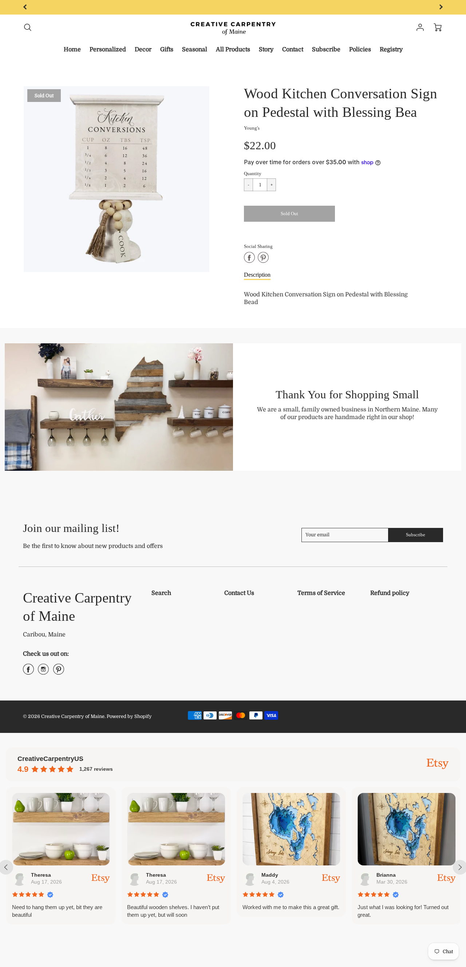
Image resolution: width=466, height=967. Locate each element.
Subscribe (326, 49)
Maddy (269, 875)
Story (266, 49)
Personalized (108, 49)
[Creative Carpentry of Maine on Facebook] (28, 672)
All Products (233, 49)
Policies (360, 49)
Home (72, 49)
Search (161, 593)
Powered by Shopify (129, 716)
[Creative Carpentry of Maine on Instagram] (43, 672)
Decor (143, 49)
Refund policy (389, 593)
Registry (391, 49)
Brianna (385, 875)
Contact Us (239, 593)
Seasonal (194, 49)
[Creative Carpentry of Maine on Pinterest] (58, 672)
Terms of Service (321, 593)
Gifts (166, 49)
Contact (292, 49)
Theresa (41, 875)
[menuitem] (72, 49)
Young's (252, 128)
